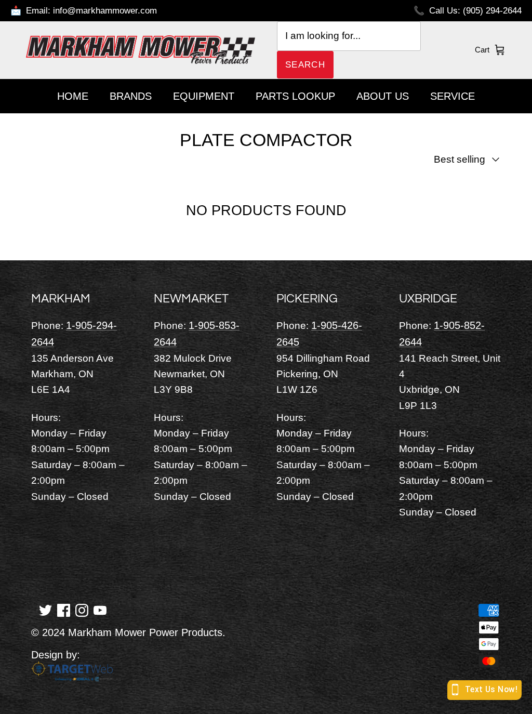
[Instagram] (81, 609)
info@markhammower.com (105, 11)
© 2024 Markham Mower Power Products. (128, 632)
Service (452, 96)
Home (72, 96)
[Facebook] (63, 609)
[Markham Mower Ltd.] (140, 50)
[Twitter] (45, 609)
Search (305, 65)
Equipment (203, 96)
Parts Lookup (295, 96)
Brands (131, 96)
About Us (382, 96)
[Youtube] (100, 609)
